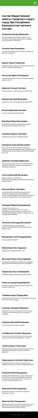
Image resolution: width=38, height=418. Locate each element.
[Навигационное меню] (35, 3)
